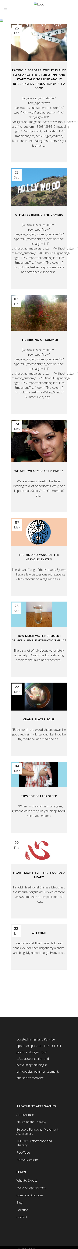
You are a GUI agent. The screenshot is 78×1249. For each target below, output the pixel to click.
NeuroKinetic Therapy (31, 1122)
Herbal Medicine (27, 1160)
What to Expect (26, 1180)
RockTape (23, 1152)
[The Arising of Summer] (39, 313)
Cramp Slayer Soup (39, 719)
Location (22, 1210)
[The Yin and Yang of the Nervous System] (39, 532)
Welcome (39, 933)
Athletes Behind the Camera (39, 214)
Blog (19, 1202)
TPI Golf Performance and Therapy (34, 1143)
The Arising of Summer (39, 339)
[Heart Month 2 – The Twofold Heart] (39, 851)
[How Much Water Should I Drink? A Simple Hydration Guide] (39, 614)
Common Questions (29, 1195)
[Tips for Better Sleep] (39, 774)
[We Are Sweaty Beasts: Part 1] (39, 441)
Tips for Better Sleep (39, 796)
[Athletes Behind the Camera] (39, 187)
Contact (21, 1217)
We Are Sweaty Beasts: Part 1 (39, 471)
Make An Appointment (31, 1188)
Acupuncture (25, 1115)
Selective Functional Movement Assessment (37, 1131)
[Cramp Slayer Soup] (39, 697)
